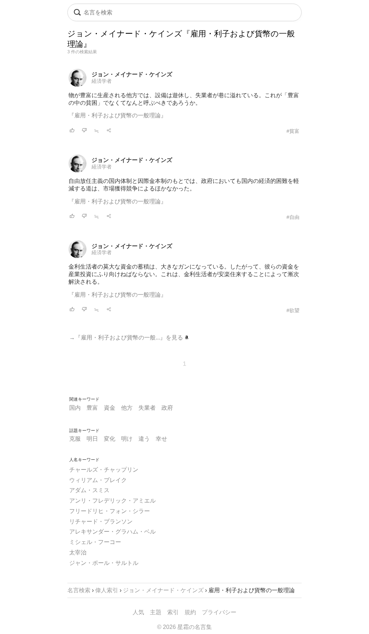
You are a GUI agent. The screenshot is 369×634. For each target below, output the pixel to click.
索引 (173, 612)
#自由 (292, 217)
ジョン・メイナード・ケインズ (132, 74)
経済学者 (102, 81)
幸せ (161, 439)
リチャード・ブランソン (101, 521)
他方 (127, 408)
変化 (109, 439)
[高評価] (72, 131)
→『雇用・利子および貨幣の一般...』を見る (126, 337)
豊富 (92, 408)
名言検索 (78, 590)
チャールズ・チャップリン (103, 470)
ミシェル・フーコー (95, 542)
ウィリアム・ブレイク (98, 480)
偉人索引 (106, 590)
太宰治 (77, 552)
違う (144, 439)
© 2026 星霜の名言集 (184, 627)
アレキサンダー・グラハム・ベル (112, 532)
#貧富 (292, 131)
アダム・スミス (89, 490)
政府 (167, 408)
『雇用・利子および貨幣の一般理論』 (117, 115)
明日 (92, 439)
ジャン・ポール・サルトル (103, 563)
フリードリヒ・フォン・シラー (109, 511)
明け (127, 439)
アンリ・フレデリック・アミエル (112, 501)
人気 (138, 612)
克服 (75, 439)
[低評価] (84, 131)
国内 (75, 408)
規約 (190, 612)
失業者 (147, 408)
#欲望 (292, 310)
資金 (109, 408)
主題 (155, 612)
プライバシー (219, 612)
